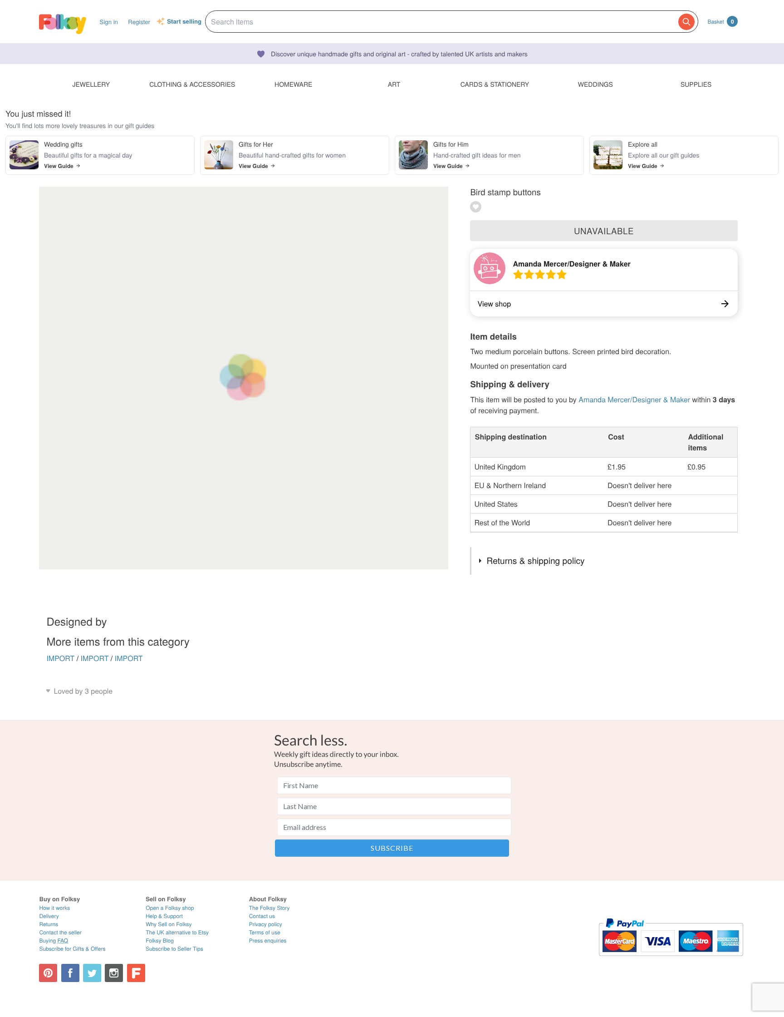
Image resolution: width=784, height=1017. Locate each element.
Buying (53, 940)
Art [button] (394, 84)
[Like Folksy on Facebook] (70, 973)
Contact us (262, 916)
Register (139, 21)
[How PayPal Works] (670, 960)
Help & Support (164, 916)
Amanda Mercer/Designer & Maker (571, 263)
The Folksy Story (269, 908)
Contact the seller (60, 932)
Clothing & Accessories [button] (192, 84)
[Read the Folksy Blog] (136, 973)
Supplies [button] (696, 84)
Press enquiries (268, 940)
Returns (48, 924)
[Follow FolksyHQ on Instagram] (114, 973)
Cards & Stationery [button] (495, 84)
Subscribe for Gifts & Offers (72, 949)
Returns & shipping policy (536, 560)
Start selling (184, 21)
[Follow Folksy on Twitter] (92, 973)
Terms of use (264, 932)
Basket (720, 21)
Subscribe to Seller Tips (174, 949)
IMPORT (60, 658)
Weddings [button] (595, 84)
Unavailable (604, 231)
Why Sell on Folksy (169, 924)
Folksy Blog (160, 940)
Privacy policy (265, 924)
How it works (54, 908)
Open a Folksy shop (170, 908)
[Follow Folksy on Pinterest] (48, 973)
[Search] (686, 22)
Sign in (109, 21)
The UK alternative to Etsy (177, 932)
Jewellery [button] (91, 84)
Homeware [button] (293, 84)
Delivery (49, 916)
